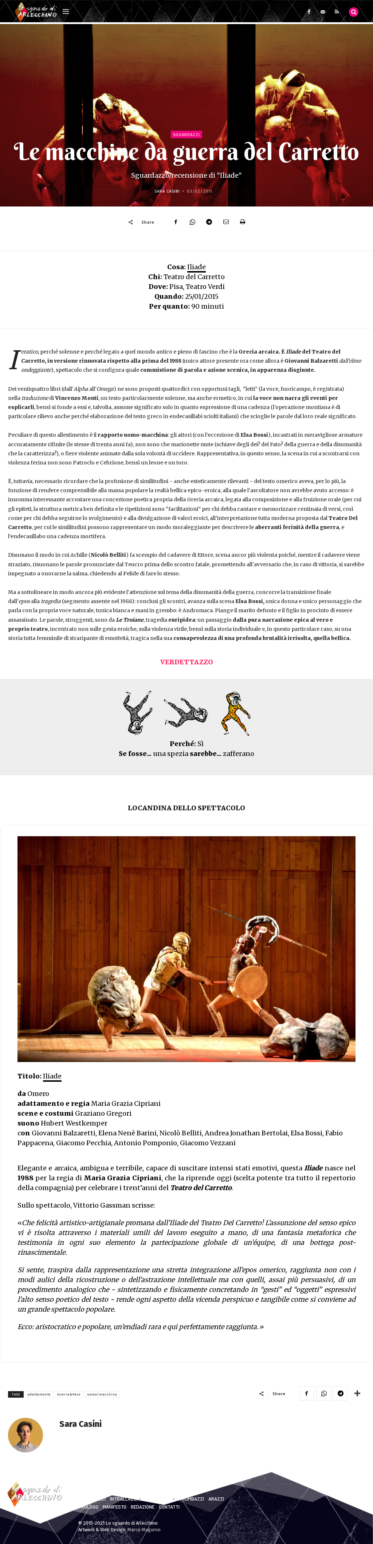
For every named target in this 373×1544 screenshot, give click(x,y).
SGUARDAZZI (92, 1499)
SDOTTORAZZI (157, 1499)
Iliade (196, 267)
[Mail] (323, 12)
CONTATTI (169, 1507)
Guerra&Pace (69, 1394)
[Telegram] (209, 222)
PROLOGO (88, 1507)
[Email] (226, 222)
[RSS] (336, 12)
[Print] (242, 222)
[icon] (353, 11)
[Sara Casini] (30, 1435)
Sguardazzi (186, 134)
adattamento (39, 1394)
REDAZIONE (142, 1507)
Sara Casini (167, 191)
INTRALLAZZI (124, 1499)
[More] (357, 1393)
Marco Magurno (144, 1529)
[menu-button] (65, 12)
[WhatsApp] (192, 222)
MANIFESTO (114, 1507)
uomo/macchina (102, 1394)
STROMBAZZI (190, 1499)
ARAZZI (216, 1499)
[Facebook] (309, 12)
